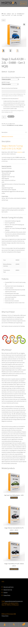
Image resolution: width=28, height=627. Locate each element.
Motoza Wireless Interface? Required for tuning (13, 77)
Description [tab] (4, 132)
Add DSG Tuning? (6, 82)
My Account (4, 624)
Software (9, 13)
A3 (15, 13)
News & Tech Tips (8, 589)
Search (14, 624)
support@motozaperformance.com (14, 601)
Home (4, 13)
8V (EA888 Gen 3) (20, 13)
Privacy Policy (7, 595)
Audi (13, 13)
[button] (24, 24)
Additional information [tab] (7, 136)
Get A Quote (14, 497)
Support (6, 592)
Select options (14, 533)
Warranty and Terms (8, 587)
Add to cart (11, 116)
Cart (21, 623)
